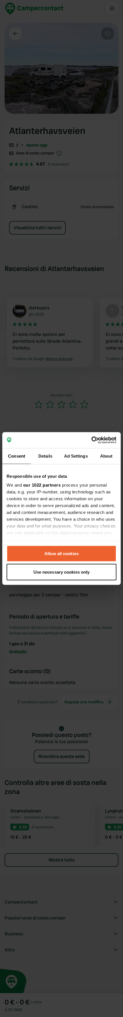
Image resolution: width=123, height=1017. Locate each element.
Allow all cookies (61, 553)
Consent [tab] (16, 455)
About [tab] (106, 455)
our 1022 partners (42, 485)
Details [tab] (45, 455)
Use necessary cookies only (61, 572)
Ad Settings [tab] (76, 455)
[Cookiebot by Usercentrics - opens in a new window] (91, 440)
